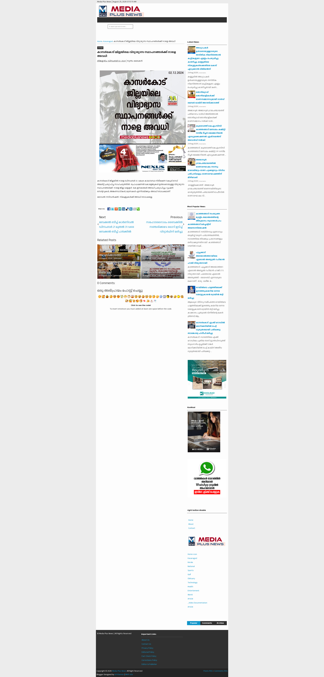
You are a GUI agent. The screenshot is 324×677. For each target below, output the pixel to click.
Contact (191, 528)
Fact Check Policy (149, 656)
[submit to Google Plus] (116, 208)
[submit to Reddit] (134, 208)
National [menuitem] (191, 566)
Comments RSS (221, 671)
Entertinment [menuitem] (193, 590)
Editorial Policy (148, 652)
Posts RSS (208, 671)
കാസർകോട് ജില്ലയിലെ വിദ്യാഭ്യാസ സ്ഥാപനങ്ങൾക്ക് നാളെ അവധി (136, 54)
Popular (193, 623)
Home (190, 520)
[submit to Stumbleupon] (119, 208)
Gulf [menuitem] (189, 574)
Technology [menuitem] (192, 582)
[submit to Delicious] (127, 208)
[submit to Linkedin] (130, 208)
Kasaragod (100, 48)
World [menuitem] (190, 594)
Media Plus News (119, 671)
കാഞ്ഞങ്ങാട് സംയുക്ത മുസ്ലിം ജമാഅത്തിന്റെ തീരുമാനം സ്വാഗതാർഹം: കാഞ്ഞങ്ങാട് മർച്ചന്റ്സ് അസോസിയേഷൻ (204, 220)
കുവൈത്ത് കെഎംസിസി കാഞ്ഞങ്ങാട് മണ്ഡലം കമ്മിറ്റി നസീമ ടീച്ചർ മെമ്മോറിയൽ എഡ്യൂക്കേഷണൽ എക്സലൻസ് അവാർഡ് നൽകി (206, 133)
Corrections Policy (149, 660)
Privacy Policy (147, 648)
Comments (207, 623)
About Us (145, 640)
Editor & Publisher (149, 664)
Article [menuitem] (190, 598)
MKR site (129, 674)
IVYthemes (119, 674)
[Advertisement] (180, 31)
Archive (220, 623)
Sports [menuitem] (191, 570)
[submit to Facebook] (108, 208)
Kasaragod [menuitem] (192, 558)
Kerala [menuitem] (190, 562)
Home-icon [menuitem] (192, 554)
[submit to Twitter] (112, 208)
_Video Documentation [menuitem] (197, 602)
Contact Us (146, 644)
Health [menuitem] (190, 586)
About (191, 524)
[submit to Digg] (123, 208)
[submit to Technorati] (138, 208)
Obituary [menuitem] (191, 578)
